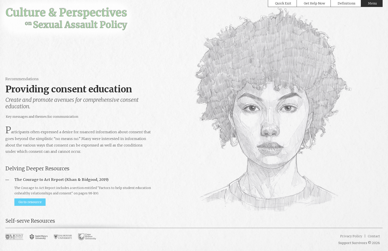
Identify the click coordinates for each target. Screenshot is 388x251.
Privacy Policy (351, 236)
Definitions (346, 3)
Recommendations (22, 79)
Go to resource (30, 202)
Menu (372, 3)
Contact (373, 236)
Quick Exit (283, 3)
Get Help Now (314, 3)
